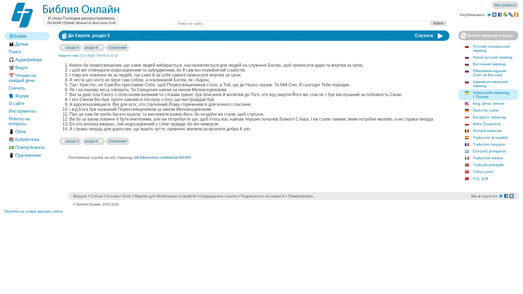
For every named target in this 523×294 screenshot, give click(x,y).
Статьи (96, 196)
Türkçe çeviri (483, 172)
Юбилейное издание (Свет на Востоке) (489, 73)
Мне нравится (505, 5)
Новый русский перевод (492, 57)
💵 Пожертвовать (27, 147)
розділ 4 (72, 48)
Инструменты (22, 111)
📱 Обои (17, 131)
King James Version (488, 104)
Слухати (424, 35)
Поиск (15, 52)
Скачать (17, 88)
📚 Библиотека (24, 139)
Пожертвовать (300, 196)
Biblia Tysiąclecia (486, 124)
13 (116, 55)
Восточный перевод (489, 64)
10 (104, 55)
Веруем (80, 196)
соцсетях (489, 196)
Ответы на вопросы (19, 121)
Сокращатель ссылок (218, 196)
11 (108, 55)
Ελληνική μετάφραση (489, 151)
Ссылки (113, 196)
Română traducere (487, 131)
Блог (127, 196)
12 (112, 55)
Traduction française (489, 144)
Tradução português (488, 165)
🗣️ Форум (19, 96)
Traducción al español (490, 138)
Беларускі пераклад (489, 117)
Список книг (117, 48)
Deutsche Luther (486, 110)
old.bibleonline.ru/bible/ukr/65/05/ (162, 157)
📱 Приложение (25, 155)
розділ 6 (92, 48)
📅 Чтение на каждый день (22, 78)
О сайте (17, 103)
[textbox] (302, 23)
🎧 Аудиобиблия (25, 59)
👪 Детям (18, 44)
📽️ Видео (18, 67)
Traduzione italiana (488, 158)
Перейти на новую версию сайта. (33, 211)
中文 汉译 (480, 179)
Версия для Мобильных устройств (165, 196)
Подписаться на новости (263, 196)
